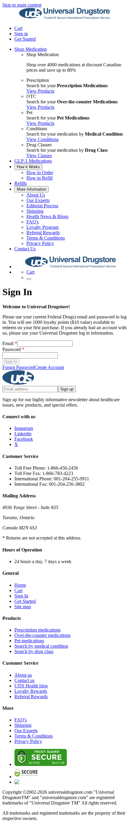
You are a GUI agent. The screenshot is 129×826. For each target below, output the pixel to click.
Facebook (23, 439)
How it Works (28, 167)
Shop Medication (30, 49)
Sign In (11, 361)
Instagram (23, 428)
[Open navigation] (28, 279)
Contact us (24, 680)
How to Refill (39, 177)
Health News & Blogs (47, 216)
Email (9, 343)
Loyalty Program (42, 227)
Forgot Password (18, 367)
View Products (40, 91)
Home (20, 585)
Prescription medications (37, 629)
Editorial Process (42, 205)
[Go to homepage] (64, 18)
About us (23, 675)
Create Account (49, 367)
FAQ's (32, 221)
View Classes (39, 155)
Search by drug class (33, 651)
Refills (20, 183)
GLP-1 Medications (33, 160)
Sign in (21, 33)
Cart (18, 590)
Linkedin (23, 433)
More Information (31, 189)
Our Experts (38, 200)
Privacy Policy (40, 243)
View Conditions (42, 139)
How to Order (39, 172)
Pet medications (29, 640)
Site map (22, 606)
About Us (35, 194)
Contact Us (25, 248)
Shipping (35, 211)
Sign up (67, 389)
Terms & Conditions (45, 237)
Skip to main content (21, 4)
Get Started (25, 39)
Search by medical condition (41, 646)
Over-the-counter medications (42, 635)
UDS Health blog (31, 685)
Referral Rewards (43, 232)
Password (13, 349)
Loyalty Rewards (30, 691)
